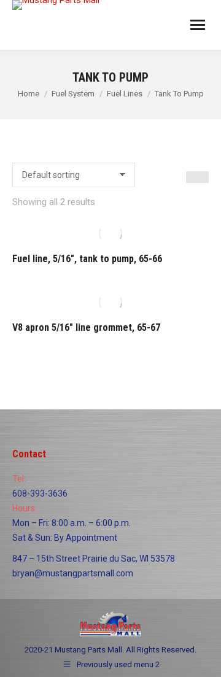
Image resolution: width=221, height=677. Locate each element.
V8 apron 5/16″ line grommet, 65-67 (86, 327)
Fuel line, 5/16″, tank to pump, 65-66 (87, 259)
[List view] (203, 177)
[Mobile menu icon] (198, 25)
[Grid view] (192, 177)
